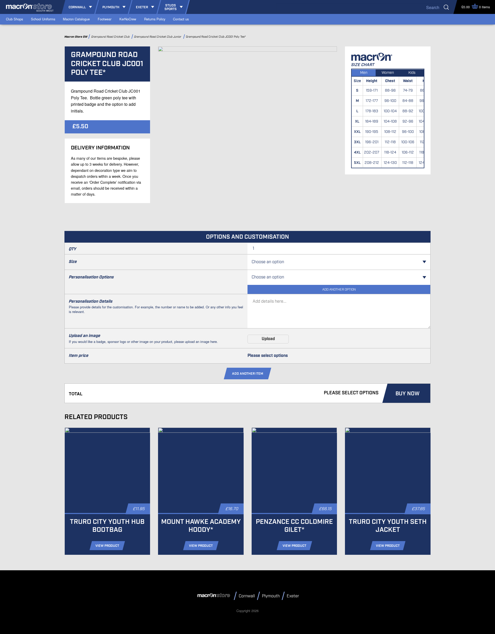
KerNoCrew (127, 19)
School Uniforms (43, 19)
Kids (411, 72)
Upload (268, 339)
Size (73, 261)
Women (388, 72)
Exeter (293, 596)
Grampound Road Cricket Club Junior (158, 37)
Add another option (339, 289)
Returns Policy (154, 19)
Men (363, 72)
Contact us (181, 19)
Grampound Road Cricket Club (111, 37)
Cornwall (247, 596)
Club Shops (14, 19)
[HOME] (214, 595)
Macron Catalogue (76, 19)
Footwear (104, 19)
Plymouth (271, 596)
